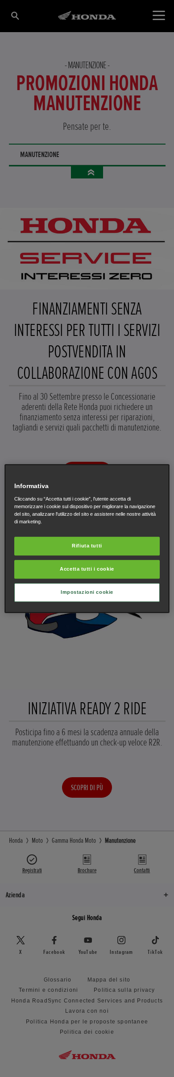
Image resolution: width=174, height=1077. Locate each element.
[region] (87, 538)
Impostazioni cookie (87, 592)
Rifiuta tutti (87, 545)
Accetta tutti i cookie (87, 569)
